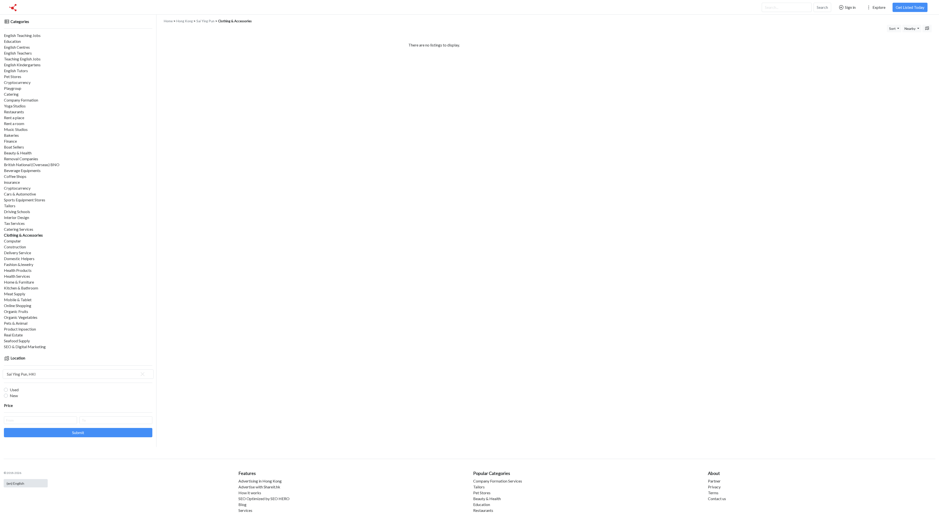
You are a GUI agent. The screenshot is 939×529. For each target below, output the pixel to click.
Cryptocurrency (17, 82)
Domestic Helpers (19, 258)
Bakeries (11, 135)
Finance (10, 141)
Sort (892, 28)
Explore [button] (878, 7)
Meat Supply (14, 293)
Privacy (714, 486)
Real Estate (13, 335)
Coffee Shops (15, 176)
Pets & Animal (15, 323)
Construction (15, 246)
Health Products (18, 270)
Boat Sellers (14, 147)
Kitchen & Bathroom (21, 288)
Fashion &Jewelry (18, 264)
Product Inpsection (20, 329)
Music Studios (16, 129)
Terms (713, 492)
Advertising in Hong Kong (260, 481)
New (14, 395)
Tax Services (14, 223)
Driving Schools (17, 211)
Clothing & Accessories (23, 235)
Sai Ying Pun (205, 21)
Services (245, 510)
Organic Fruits (16, 311)
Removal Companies (21, 158)
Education (12, 41)
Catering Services (18, 229)
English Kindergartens (22, 64)
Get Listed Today (910, 7)
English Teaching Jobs (22, 35)
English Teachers (18, 53)
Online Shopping (17, 305)
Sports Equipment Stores (24, 199)
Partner (714, 481)
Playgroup (12, 88)
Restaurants (14, 111)
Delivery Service (17, 252)
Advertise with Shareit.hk (259, 486)
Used (14, 389)
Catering (11, 94)
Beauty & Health (18, 152)
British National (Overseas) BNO (31, 164)
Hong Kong (184, 21)
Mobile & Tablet (18, 299)
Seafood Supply (17, 340)
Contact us (717, 498)
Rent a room (14, 123)
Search (822, 7)
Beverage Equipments (22, 170)
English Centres (17, 47)
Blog (242, 504)
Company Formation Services (497, 481)
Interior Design (16, 217)
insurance (12, 182)
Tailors (9, 205)
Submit (78, 432)
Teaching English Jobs (22, 59)
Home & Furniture (19, 282)
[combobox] (78, 374)
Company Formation (21, 100)
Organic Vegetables (20, 317)
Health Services (17, 276)
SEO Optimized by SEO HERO (264, 498)
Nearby (910, 28)
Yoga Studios (15, 106)
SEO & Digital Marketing (25, 346)
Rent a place (14, 117)
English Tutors (16, 70)
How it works (249, 492)
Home (168, 21)
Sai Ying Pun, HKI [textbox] (21, 374)
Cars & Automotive (20, 194)
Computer (12, 241)
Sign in (850, 7)
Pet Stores (12, 76)
